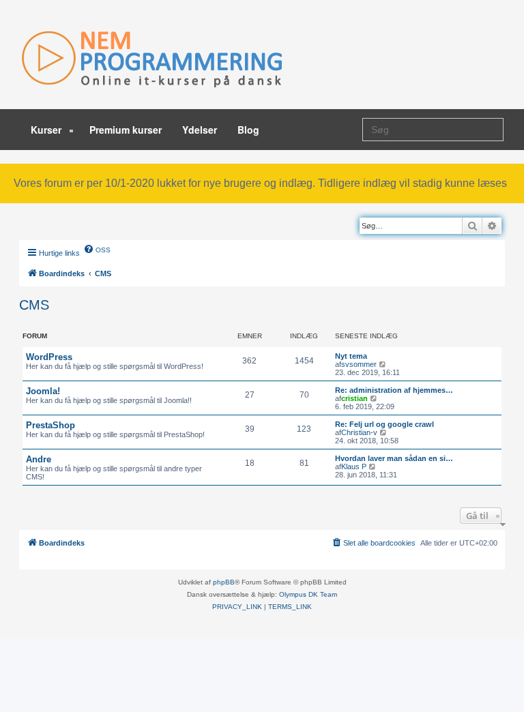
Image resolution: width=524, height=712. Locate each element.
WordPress (49, 357)
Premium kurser (125, 129)
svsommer (359, 364)
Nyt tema (351, 356)
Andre (38, 459)
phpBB (224, 582)
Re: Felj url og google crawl (384, 424)
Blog (248, 129)
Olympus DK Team (308, 594)
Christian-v (359, 432)
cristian (354, 398)
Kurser (47, 129)
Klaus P (353, 466)
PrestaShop (50, 425)
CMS (34, 304)
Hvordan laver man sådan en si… (394, 458)
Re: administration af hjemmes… (394, 390)
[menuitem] (97, 249)
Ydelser (199, 129)
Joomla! (43, 391)
